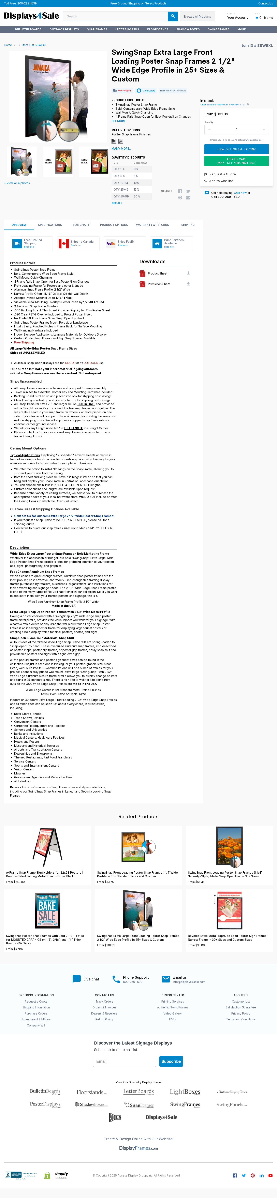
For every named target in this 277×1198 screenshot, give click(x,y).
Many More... (122, 148)
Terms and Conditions (241, 1019)
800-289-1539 (27, 3)
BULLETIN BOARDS (28, 29)
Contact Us (265, 3)
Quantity (208, 122)
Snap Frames (97, 29)
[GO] (173, 16)
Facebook (234, 1175)
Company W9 (36, 1025)
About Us (241, 995)
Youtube (270, 1175)
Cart (257, 13)
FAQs (172, 1019)
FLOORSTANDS (158, 29)
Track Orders (104, 1001)
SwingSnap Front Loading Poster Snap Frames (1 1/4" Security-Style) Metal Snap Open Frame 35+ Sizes (225, 874)
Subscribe (171, 1061)
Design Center (172, 995)
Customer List (241, 1001)
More (241, 29)
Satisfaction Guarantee (241, 1007)
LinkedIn (261, 1175)
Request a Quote (36, 1001)
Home (8, 45)
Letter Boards (127, 29)
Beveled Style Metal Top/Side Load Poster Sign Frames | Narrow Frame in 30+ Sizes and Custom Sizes (228, 937)
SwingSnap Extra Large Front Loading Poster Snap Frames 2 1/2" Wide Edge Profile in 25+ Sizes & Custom (138, 937)
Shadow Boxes (188, 29)
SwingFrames (219, 29)
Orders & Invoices (104, 1007)
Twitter (243, 1175)
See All (117, 203)
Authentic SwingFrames (172, 1007)
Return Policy (104, 1019)
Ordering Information (36, 995)
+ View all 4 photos (17, 183)
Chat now (240, 192)
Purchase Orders (36, 1013)
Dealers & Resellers (104, 1013)
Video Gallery (172, 1013)
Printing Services (172, 1001)
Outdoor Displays (64, 29)
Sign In (231, 13)
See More (119, 121)
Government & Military (36, 1019)
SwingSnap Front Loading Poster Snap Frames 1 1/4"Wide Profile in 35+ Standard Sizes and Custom (137, 874)
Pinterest (252, 1175)
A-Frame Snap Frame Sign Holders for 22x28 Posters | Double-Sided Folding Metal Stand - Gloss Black (44, 874)
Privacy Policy (240, 1013)
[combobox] (120, 16)
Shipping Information (36, 1007)
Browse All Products (197, 16)
